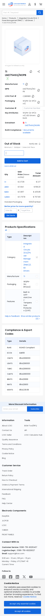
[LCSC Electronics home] (17, 4)
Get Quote (10, 215)
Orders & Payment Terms (13, 484)
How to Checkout (9, 480)
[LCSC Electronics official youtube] (31, 577)
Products (12, 18)
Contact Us (7, 430)
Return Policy (7, 475)
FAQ (4, 498)
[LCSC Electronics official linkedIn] (17, 577)
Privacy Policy (8, 449)
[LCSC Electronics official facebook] (10, 577)
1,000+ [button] (7, 197)
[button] (4, 4)
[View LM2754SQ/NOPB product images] (22, 46)
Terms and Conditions (11, 444)
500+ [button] (6, 192)
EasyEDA (5, 516)
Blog (4, 458)
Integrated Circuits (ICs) (28, 18)
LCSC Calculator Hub (33, 435)
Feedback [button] (6, 494)
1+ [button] (5, 182)
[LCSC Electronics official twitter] (24, 577)
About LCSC (7, 425)
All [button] (6, 230)
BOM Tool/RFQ (30, 425)
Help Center (7, 503)
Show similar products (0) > (30, 317)
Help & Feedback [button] (12, 316)
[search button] (39, 12)
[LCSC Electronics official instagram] (4, 577)
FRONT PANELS (8, 534)
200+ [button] (6, 187)
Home (4, 18)
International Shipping (11, 489)
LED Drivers (29, 20)
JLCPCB (5, 520)
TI (23, 84)
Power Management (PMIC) (12, 20)
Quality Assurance (10, 439)
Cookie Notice (8, 453)
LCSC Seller (7, 435)
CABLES (5, 530)
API (25, 430)
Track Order (7, 471)
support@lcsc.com (16, 553)
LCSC (4, 525)
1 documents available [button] (28, 131)
